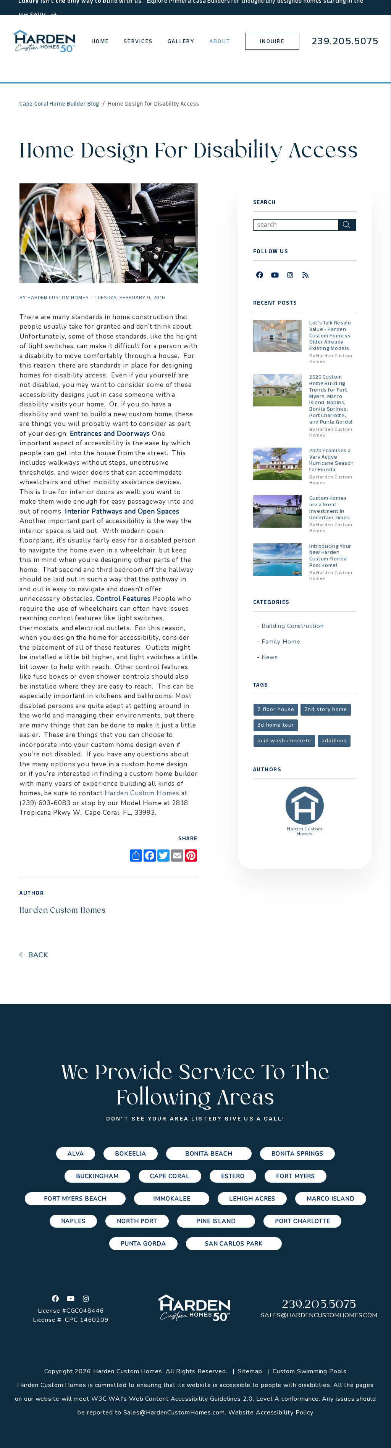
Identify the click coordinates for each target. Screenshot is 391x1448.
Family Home (281, 641)
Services (138, 41)
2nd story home (325, 709)
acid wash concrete (284, 740)
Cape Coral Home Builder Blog (59, 103)
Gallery (181, 41)
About (220, 41)
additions (334, 740)
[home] (45, 41)
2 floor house (275, 709)
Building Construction (293, 626)
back (37, 955)
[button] (260, 275)
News (270, 657)
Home (100, 41)
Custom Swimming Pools (310, 1371)
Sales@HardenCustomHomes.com (319, 1315)
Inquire (272, 41)
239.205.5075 (345, 41)
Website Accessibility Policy (270, 1412)
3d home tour (275, 725)
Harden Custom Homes (142, 793)
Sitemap (250, 1371)
